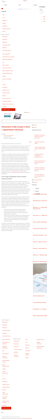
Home (3, 14)
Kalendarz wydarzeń (6, 28)
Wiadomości (4, 42)
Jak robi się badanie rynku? (39, 295)
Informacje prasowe (6, 109)
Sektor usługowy (5, 65)
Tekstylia (4, 76)
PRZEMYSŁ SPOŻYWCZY (7, 59)
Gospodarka (4, 87)
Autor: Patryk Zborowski (8, 135)
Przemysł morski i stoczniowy (5, 402)
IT (2, 81)
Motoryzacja (4, 39)
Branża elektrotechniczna (7, 73)
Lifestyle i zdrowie (5, 90)
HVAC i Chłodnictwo (6, 339)
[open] (13, 8)
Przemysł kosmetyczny (6, 67)
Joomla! (2, 418)
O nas (3, 17)
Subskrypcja (4, 25)
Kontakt (3, 31)
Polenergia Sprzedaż (15, 170)
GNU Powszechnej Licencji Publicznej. (26, 418)
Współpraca (4, 20)
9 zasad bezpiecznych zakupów (39, 302)
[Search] (40, 8)
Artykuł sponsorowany (6, 98)
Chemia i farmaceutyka (5, 372)
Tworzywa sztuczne (6, 92)
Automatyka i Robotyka (6, 101)
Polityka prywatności (39, 343)
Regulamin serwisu (40, 339)
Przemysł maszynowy (6, 50)
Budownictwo (4, 36)
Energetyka (4, 106)
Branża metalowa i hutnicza (7, 70)
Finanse (4, 84)
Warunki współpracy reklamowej (41, 347)
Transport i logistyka (6, 44)
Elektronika (4, 47)
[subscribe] (34, 124)
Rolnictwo (4, 95)
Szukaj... (41, 9)
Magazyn (4, 23)
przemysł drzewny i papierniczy (8, 56)
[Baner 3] (26, 0)
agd (3, 62)
